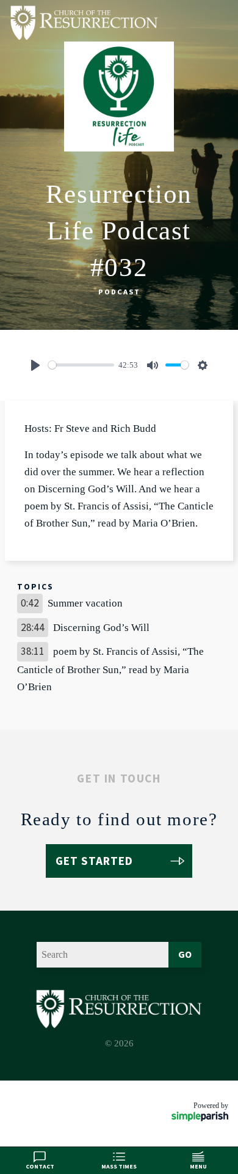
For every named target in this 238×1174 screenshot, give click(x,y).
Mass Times (119, 1166)
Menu (198, 1166)
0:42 (30, 603)
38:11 (33, 651)
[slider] (81, 365)
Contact (40, 1166)
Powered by (210, 1105)
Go (185, 954)
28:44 (33, 627)
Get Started (94, 860)
